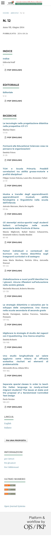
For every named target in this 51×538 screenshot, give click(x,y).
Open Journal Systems (14, 506)
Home (6, 13)
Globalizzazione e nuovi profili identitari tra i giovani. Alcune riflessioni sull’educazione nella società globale (25, 282)
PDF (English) (14, 70)
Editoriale (8, 92)
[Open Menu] (3, 3)
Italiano (7, 427)
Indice (6, 58)
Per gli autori (10, 463)
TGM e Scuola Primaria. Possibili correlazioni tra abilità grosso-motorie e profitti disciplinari (25, 171)
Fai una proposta (16, 440)
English (7, 423)
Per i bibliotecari (11, 467)
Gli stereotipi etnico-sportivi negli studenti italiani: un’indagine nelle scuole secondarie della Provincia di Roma (25, 225)
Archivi (15, 13)
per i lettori (9, 458)
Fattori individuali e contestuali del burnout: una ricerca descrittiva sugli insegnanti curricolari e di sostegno (25, 254)
